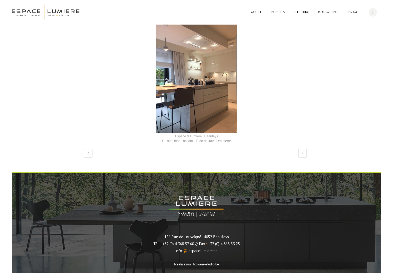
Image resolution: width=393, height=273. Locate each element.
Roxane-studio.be (206, 264)
